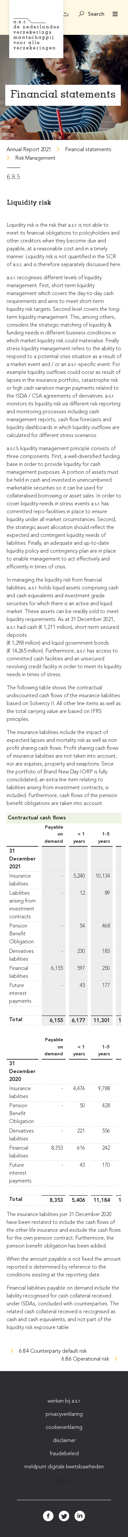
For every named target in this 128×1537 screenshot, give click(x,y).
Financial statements (88, 149)
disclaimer (64, 1440)
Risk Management (35, 158)
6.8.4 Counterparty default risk (53, 1351)
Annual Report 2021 (29, 149)
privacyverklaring (64, 1414)
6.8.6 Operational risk (85, 1359)
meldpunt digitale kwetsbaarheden (64, 1467)
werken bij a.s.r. (64, 1401)
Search (95, 14)
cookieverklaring (64, 1427)
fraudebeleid (64, 1454)
